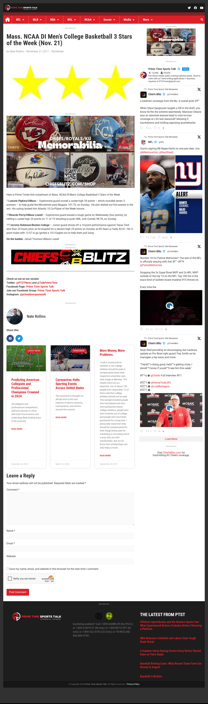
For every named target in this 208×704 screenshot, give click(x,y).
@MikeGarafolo (149, 152)
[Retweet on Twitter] (145, 89)
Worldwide (58, 51)
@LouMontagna (160, 386)
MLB (35, 19)
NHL (69, 19)
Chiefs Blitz (154, 94)
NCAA (87, 19)
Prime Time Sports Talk (40, 286)
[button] (202, 19)
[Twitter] (189, 7)
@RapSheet (165, 152)
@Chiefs (155, 375)
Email (10, 543)
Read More (16, 429)
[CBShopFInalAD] (70, 186)
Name (10, 531)
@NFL (161, 142)
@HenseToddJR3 (161, 382)
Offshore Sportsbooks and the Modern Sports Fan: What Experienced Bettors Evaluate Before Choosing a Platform (171, 625)
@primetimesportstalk (33, 294)
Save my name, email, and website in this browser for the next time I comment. (54, 569)
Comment (13, 489)
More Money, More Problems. (112, 353)
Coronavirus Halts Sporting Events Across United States (70, 384)
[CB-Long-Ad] (70, 263)
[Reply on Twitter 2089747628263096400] (142, 237)
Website (11, 556)
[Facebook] (195, 7)
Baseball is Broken (151, 676)
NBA (52, 19)
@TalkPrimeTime (47, 282)
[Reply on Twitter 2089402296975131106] (142, 431)
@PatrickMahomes (151, 265)
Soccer (108, 19)
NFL (18, 19)
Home (7, 20)
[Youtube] (201, 7)
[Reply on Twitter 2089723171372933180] (142, 329)
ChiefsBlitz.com (172, 452)
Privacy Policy (133, 684)
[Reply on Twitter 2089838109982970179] (142, 128)
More (146, 19)
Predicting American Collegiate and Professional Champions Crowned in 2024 (25, 388)
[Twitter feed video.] (171, 307)
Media (127, 19)
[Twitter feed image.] (171, 194)
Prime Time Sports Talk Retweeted (163, 89)
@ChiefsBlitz (172, 94)
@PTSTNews (24, 282)
